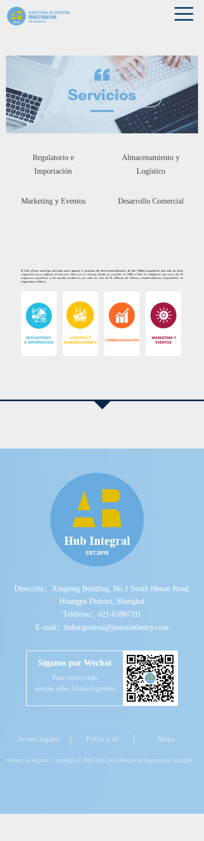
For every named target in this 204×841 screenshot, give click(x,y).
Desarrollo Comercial (151, 201)
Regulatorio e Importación (53, 164)
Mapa (166, 739)
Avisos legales (38, 739)
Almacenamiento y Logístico (151, 164)
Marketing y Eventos (53, 201)
